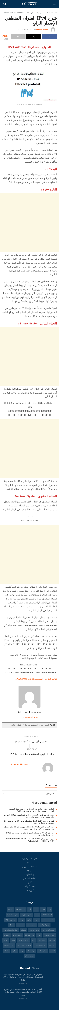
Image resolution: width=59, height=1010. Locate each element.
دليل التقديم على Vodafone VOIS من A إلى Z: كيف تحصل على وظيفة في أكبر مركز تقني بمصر (29, 828)
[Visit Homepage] (30, 4)
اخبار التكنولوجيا (29, 858)
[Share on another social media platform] (18, 36)
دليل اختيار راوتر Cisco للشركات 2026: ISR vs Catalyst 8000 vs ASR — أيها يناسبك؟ (29, 839)
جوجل (11, 925)
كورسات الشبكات (40, 945)
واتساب (6, 951)
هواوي (14, 951)
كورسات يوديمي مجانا (24, 945)
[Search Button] (4, 4)
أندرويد (10, 909)
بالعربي (36, 920)
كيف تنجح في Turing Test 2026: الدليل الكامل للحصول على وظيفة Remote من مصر (28, 822)
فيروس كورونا (17, 935)
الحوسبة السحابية (12, 915)
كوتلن (13, 940)
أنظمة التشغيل (29, 878)
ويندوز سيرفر (29, 956)
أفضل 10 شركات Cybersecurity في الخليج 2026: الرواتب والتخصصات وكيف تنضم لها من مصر (29, 816)
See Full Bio (31, 717)
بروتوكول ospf (44, 925)
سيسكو (33, 13)
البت (47, 725)
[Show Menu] (54, 4)
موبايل (22, 951)
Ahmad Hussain (43, 30)
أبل (30, 909)
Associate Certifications (13, 13)
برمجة (29, 870)
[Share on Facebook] (49, 36)
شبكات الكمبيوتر (44, 13)
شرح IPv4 (26, 725)
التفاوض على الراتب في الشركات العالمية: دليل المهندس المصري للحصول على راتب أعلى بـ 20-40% (31, 810)
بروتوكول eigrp (10, 920)
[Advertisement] (29, 222)
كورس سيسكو (8, 945)
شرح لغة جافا (29, 935)
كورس (6, 940)
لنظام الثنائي (16, 725)
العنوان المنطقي (37, 725)
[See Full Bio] (23, 717)
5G (50, 909)
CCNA (27, 13)
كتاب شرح (42, 940)
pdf (35, 909)
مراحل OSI (31, 951)
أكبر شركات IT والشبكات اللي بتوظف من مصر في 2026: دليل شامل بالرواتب (30, 834)
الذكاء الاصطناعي (48, 920)
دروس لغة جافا (34, 930)
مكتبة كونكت (29, 886)
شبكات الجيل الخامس (10, 930)
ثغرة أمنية (20, 925)
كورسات (29, 890)
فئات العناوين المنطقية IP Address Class (36, 678)
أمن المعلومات (29, 874)
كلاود (29, 882)
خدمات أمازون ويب (49, 930)
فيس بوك (52, 940)
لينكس (53, 951)
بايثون (29, 920)
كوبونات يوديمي (23, 940)
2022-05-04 (23, 30)
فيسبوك (6, 935)
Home (54, 13)
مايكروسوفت (43, 951)
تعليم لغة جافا (31, 925)
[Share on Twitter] (33, 36)
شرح (38, 935)
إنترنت (29, 862)
